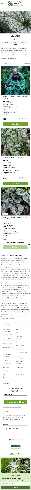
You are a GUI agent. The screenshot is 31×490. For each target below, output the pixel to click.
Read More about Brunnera (8, 58)
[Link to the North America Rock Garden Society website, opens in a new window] (15, 440)
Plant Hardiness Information (7, 355)
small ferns (4, 314)
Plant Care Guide (7, 351)
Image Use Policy (20, 370)
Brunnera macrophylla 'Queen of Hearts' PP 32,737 (15, 218)
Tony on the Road (20, 349)
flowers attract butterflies (21, 309)
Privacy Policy (19, 367)
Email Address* (8, 394)
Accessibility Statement (19, 362)
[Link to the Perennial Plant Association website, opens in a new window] (15, 455)
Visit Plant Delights (8, 334)
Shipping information (8, 360)
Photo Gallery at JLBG (22, 352)
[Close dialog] (29, 458)
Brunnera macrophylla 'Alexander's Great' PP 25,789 (15, 97)
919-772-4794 (7, 417)
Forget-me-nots (11, 275)
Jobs (17, 329)
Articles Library (20, 345)
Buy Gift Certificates (8, 344)
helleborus (24, 311)
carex (18, 311)
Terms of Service (20, 374)
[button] (2, 3)
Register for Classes (8, 347)
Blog (17, 342)
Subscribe (15, 487)
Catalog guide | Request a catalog (7, 339)
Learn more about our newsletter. (12, 406)
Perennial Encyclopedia (19, 357)
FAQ (4, 374)
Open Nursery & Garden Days (7, 330)
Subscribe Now (15, 402)
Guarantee (6, 367)
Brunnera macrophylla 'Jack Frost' (13, 157)
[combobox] (15, 9)
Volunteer (18, 333)
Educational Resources (19, 337)
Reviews (5, 370)
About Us (5, 377)
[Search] (28, 9)
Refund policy (6, 363)
